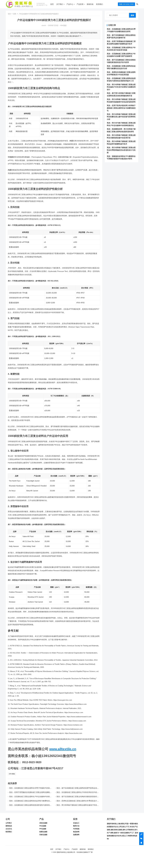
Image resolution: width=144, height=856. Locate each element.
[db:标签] (12, 774)
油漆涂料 (76, 834)
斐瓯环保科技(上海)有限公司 (66, 852)
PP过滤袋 (42, 829)
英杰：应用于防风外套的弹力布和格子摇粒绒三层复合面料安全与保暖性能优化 (121, 107)
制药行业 (76, 826)
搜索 (132, 15)
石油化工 (76, 823)
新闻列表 (90, 4)
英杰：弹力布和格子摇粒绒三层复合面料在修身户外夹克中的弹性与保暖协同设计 (121, 87)
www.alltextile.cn (62, 749)
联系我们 (99, 4)
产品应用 (80, 4)
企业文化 (9, 829)
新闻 (14, 14)
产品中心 (69, 4)
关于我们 (59, 4)
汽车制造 (76, 829)
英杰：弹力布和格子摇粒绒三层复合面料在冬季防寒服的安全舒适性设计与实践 (121, 150)
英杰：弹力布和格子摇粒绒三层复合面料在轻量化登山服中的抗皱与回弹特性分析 (121, 116)
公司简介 (9, 823)
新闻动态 (9, 826)
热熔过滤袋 (43, 832)
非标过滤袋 (43, 834)
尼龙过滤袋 (43, 823)
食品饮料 (76, 832)
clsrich (44, 25)
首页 (52, 4)
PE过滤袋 (42, 826)
